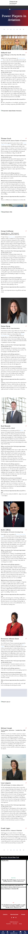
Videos (20, 933)
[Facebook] (11, 917)
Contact (25, 933)
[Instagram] (16, 917)
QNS (13, 902)
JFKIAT (22, 430)
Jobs (7, 933)
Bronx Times (13, 877)
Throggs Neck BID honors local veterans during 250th (13, 880)
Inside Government (14, 933)
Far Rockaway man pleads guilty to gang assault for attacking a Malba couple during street (13, 906)
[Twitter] (14, 917)
